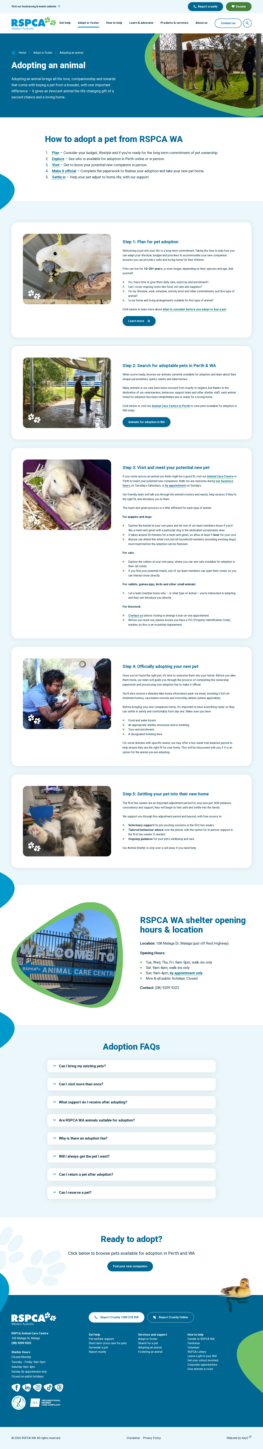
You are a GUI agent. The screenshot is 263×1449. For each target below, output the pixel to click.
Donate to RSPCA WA (201, 1339)
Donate (241, 6)
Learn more (136, 321)
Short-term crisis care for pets (108, 1343)
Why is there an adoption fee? (83, 1138)
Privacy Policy (152, 1438)
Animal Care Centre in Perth (171, 406)
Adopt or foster (88, 23)
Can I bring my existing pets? (82, 1066)
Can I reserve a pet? (75, 1192)
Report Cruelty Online (173, 1317)
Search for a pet (148, 1343)
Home (22, 52)
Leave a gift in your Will (202, 1356)
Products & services (174, 23)
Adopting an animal (150, 1347)
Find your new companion (130, 1266)
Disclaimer (133, 1438)
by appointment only (186, 973)
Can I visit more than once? (81, 1084)
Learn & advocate (141, 23)
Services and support (152, 1334)
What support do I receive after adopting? (93, 1102)
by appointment (175, 485)
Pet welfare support (101, 1339)
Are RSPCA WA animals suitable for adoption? (97, 1120)
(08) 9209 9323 (21, 1343)
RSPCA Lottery (196, 1351)
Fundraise (193, 1343)
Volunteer (193, 1347)
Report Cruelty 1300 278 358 (119, 1317)
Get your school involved (202, 1360)
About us (202, 23)
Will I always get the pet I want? (84, 1156)
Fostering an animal (150, 1351)
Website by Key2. (238, 1438)
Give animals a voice (200, 1369)
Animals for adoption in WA (146, 422)
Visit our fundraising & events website (33, 6)
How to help (114, 23)
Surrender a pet (98, 1347)
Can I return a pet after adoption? (86, 1174)
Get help (65, 23)
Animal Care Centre (220, 476)
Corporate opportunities (202, 1364)
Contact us (228, 23)
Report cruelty (207, 6)
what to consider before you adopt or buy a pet (194, 309)
